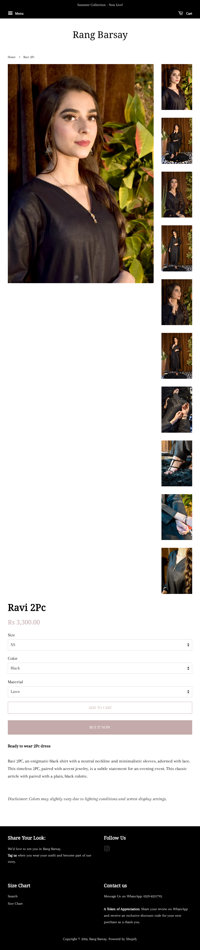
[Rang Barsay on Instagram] (107, 850)
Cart (188, 13)
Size (11, 634)
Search (12, 896)
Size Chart (15, 903)
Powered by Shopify (123, 939)
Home (12, 57)
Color (12, 658)
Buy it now (100, 727)
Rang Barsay (100, 34)
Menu (18, 13)
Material (15, 681)
